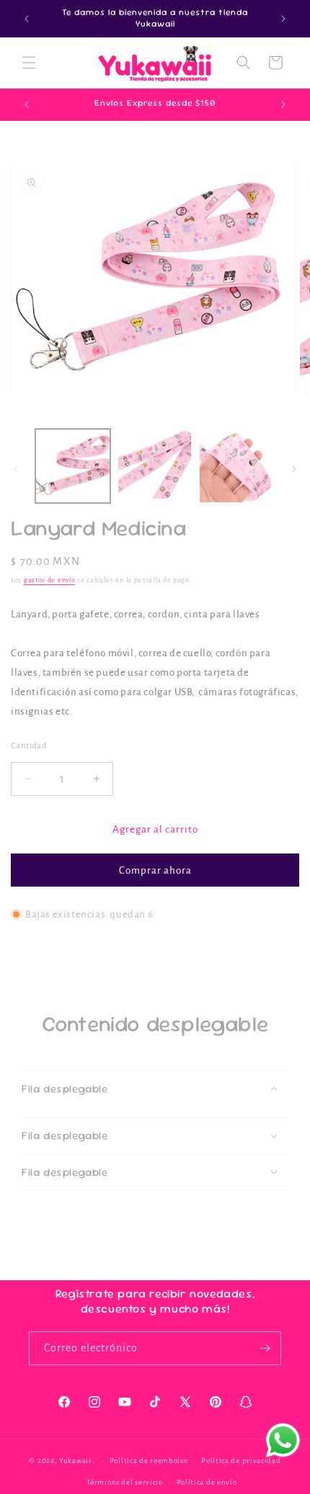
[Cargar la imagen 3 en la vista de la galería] (236, 466)
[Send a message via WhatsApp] (283, 1440)
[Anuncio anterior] (27, 19)
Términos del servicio (125, 1482)
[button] (29, 62)
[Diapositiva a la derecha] (294, 469)
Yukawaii (75, 1460)
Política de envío (207, 1482)
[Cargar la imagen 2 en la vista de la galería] (155, 466)
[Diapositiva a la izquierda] (16, 469)
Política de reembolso (149, 1460)
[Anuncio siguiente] (283, 19)
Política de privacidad (240, 1460)
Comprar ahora (155, 870)
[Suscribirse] (264, 1348)
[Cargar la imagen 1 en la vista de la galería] (72, 466)
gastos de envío (50, 580)
